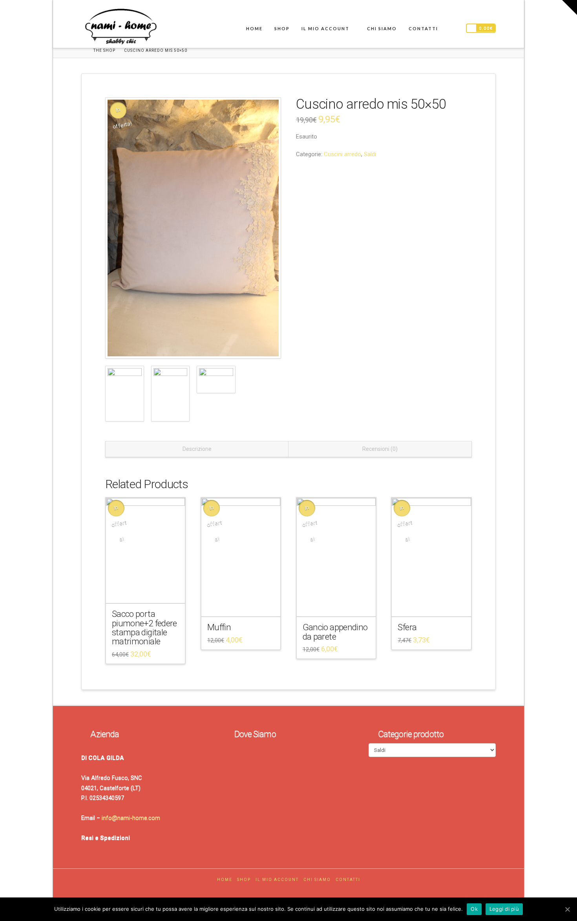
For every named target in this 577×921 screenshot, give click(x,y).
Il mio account (277, 879)
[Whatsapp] (297, 891)
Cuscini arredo (342, 154)
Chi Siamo (317, 879)
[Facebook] (280, 891)
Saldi (370, 154)
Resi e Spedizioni (105, 837)
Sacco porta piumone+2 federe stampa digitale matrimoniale (144, 627)
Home (224, 879)
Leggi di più (504, 909)
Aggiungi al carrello (148, 590)
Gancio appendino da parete (335, 631)
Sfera (407, 627)
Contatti (348, 879)
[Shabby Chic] (120, 28)
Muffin (219, 627)
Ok (474, 909)
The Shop (104, 50)
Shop (244, 879)
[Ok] (567, 909)
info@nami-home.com (131, 817)
